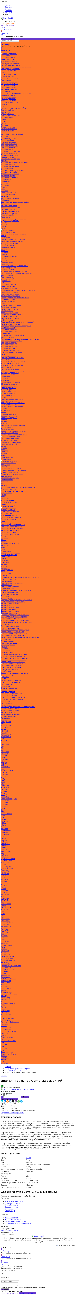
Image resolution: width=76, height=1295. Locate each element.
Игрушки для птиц (8, 414)
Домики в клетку (8, 429)
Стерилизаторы (7, 589)
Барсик (4, 949)
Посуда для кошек (8, 285)
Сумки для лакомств (9, 71)
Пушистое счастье (8, 1031)
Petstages (5, 878)
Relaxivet (4, 893)
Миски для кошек (8, 286)
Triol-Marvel (5, 921)
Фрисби (4, 161)
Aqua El (4, 733)
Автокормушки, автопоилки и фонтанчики (18, 290)
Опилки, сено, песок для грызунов (15, 630)
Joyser (3, 819)
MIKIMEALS (5, 844)
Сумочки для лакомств (10, 213)
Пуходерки (5, 718)
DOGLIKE (4, 772)
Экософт (4, 1060)
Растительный (7, 277)
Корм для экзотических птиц (13, 403)
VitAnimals (5, 932)
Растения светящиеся (10, 530)
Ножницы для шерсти (10, 710)
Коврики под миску (9, 61)
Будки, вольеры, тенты (10, 221)
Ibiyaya (3, 810)
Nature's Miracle (7, 861)
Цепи (3, 189)
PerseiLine (5, 874)
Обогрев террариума (10, 478)
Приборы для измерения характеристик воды (20, 577)
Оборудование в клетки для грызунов (16, 622)
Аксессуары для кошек (10, 382)
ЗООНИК (4, 986)
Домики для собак (8, 99)
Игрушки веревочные (10, 166)
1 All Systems (6, 722)
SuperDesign (6, 909)
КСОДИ (4, 1005)
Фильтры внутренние (10, 611)
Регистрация (6, 29)
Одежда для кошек (8, 391)
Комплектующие (8, 176)
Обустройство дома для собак (13, 108)
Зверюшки (5, 977)
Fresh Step (5, 786)
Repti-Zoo (5, 894)
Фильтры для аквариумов (11, 604)
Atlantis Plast (6, 737)
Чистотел (5, 1058)
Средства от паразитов (10, 682)
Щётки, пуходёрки (8, 716)
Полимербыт (6, 1030)
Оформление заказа (27, 1293)
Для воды (5, 596)
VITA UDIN (5, 930)
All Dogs (4, 729)
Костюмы (5, 136)
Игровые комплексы (9, 386)
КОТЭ (3, 1001)
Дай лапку (5, 962)
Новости (8, 11)
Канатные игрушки (9, 153)
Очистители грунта (9, 555)
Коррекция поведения (10, 208)
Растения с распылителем (12, 528)
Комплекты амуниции (10, 178)
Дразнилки (5, 333)
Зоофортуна (6, 988)
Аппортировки (7, 168)
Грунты (4, 448)
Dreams (4, 776)
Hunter (4, 808)
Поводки (4, 183)
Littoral (3, 836)
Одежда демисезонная (10, 116)
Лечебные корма (8, 245)
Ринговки (5, 185)
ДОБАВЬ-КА (6, 968)
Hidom (3, 806)
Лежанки (4, 253)
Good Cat (4, 795)
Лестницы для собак (9, 103)
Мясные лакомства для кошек (13, 239)
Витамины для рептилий (11, 442)
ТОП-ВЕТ (4, 1045)
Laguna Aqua (6, 831)
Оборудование (7, 457)
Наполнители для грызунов (12, 632)
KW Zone (4, 829)
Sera (2, 902)
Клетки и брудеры (8, 675)
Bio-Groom (5, 744)
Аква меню (5, 943)
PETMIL (4, 876)
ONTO (3, 864)
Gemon (4, 791)
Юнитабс (4, 1063)
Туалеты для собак (8, 74)
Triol (2, 917)
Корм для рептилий (9, 444)
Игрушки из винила (9, 144)
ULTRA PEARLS (7, 923)
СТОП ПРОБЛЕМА (8, 1041)
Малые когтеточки (8, 367)
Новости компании (13, 1220)
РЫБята (4, 1039)
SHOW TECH (6, 908)
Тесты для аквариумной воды (13, 602)
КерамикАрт (6, 998)
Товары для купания (9, 87)
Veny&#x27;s (6, 926)
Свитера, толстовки (9, 129)
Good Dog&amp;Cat (9, 799)
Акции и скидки (11, 1218)
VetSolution (5, 928)
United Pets (5, 924)
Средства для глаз (8, 690)
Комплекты (5, 380)
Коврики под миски (9, 288)
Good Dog (5, 797)
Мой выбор (5, 1011)
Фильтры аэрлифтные (10, 607)
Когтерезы (5, 701)
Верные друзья (7, 958)
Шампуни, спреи (8, 86)
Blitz (2, 748)
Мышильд (5, 1013)
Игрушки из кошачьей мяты (12, 335)
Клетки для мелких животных (13, 656)
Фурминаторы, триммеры (11, 714)
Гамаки (4, 104)
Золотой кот (6, 981)
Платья (4, 133)
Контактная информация (15, 1201)
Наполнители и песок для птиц (14, 435)
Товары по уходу (7, 684)
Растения (5, 498)
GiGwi (3, 793)
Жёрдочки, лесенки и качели (13, 425)
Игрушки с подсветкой (10, 151)
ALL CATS (4, 727)
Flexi (2, 784)
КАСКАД (4, 996)
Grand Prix (5, 801)
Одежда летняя (7, 114)
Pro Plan (4, 881)
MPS (2, 853)
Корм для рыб (6, 513)
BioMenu (4, 746)
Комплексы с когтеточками (12, 365)
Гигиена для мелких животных (13, 660)
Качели (4, 420)
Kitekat (4, 825)
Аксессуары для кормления (12, 407)
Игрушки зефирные (9, 345)
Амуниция (5, 204)
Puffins (3, 887)
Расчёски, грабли (8, 712)
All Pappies (5, 731)
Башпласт (5, 951)
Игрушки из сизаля (9, 346)
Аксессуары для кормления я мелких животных (20, 637)
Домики (4, 249)
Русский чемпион (8, 1037)
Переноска (5, 217)
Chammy (4, 759)
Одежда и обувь (7, 110)
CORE (3, 765)
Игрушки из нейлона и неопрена (14, 163)
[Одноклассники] (7, 1101)
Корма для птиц (7, 397)
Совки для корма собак (10, 69)
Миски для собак (8, 59)
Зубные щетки (7, 320)
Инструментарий (8, 506)
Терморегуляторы (8, 489)
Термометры (6, 562)
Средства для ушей (9, 695)
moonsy (4, 849)
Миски (3, 412)
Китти (3, 999)
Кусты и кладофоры (9, 523)
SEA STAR (4, 900)
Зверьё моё (5, 975)
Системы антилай (8, 209)
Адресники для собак (10, 174)
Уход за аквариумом (9, 515)
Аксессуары (6, 459)
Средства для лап (8, 692)
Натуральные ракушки (10, 543)
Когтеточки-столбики (10, 363)
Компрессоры (6, 581)
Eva (2, 778)
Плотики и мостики (9, 502)
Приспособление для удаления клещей (17, 322)
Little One (5, 834)
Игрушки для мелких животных (14, 654)
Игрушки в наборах (9, 343)
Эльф (3, 1061)
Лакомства (5, 238)
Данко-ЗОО (5, 964)
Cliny (3, 761)
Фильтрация (6, 605)
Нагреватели (6, 585)
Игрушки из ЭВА (8, 149)
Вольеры (4, 223)
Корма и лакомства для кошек (13, 234)
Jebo (3, 816)
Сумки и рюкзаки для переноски (14, 219)
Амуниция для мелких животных (14, 658)
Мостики (4, 452)
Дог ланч (4, 971)
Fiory (3, 782)
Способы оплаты (12, 1205)
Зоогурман (5, 983)
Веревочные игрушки (10, 416)
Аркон (3, 947)
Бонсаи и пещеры (8, 519)
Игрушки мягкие (8, 348)
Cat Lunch (5, 752)
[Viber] (16, 1101)
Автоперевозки (7, 270)
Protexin (4, 885)
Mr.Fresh (4, 855)
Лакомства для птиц (9, 405)
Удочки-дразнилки (8, 356)
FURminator (6, 787)
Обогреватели (7, 480)
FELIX (3, 780)
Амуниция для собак (9, 172)
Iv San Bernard (6, 814)
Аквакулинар (6, 945)
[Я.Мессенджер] (2, 1101)
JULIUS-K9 (5, 821)
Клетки (4, 224)
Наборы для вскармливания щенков (16, 67)
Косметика (5, 686)
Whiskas (4, 936)
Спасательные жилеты (10, 211)
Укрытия (4, 453)
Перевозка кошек (8, 262)
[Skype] (21, 1101)
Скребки (4, 560)
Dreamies (4, 774)
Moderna (4, 846)
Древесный (5, 281)
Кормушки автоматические (12, 583)
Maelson (4, 840)
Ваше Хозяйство (7, 956)
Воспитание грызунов (10, 626)
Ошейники (5, 181)
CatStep (4, 756)
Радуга (3, 1035)
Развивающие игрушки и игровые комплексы (20, 339)
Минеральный (7, 275)
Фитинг (4, 564)
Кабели (4, 485)
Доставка (8, 7)
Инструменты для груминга (12, 699)
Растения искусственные (11, 517)
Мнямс (4, 1009)
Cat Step (4, 754)
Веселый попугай (8, 960)
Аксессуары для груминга (11, 680)
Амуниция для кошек (10, 373)
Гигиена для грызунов (10, 628)
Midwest (4, 842)
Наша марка (6, 1014)
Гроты (3, 549)
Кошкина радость (8, 1003)
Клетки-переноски (8, 268)
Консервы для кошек (9, 243)
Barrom (4, 741)
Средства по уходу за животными (14, 673)
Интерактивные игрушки (11, 352)
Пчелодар (5, 1033)
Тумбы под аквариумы (10, 592)
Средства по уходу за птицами (13, 431)
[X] (13, 1101)
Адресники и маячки (9, 375)
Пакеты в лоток (7, 311)
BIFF (2, 742)
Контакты (9, 13)
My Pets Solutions (8, 859)
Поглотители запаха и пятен (12, 315)
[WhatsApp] (18, 1101)
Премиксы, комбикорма (11, 667)
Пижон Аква (6, 1028)
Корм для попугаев (9, 401)
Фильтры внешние (8, 609)
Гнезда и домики (8, 427)
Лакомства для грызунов (11, 619)
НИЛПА (4, 1016)
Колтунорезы (6, 703)
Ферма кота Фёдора (9, 1054)
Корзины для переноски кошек (14, 271)
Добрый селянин (8, 969)
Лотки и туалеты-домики (11, 305)
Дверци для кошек (8, 388)
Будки (3, 228)
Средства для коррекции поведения (16, 93)
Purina (3, 889)
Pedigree (4, 870)
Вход (3, 27)
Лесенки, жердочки (9, 418)
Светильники (6, 476)
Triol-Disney (5, 919)
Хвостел (4, 1056)
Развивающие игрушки (10, 159)
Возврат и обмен (12, 1207)
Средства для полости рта (11, 694)
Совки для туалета (8, 307)
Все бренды (10, 1211)
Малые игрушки (7, 337)
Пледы (3, 106)
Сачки (3, 559)
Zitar (2, 939)
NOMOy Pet (5, 862)
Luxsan (3, 838)
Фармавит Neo (7, 1052)
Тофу (3, 283)
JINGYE (4, 817)
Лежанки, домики (8, 645)
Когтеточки (5, 360)
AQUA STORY (6, 735)
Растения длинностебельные (13, 525)
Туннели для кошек (9, 256)
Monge (3, 847)
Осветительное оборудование (13, 470)
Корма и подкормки (9, 440)
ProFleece (5, 883)
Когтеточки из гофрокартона (13, 361)
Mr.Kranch (5, 857)
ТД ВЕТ (3, 1043)
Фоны (3, 455)
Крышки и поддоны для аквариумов (16, 590)
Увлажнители (6, 493)
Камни (3, 483)
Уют (2, 1050)
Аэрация (4, 572)
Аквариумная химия (9, 594)
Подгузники (6, 80)
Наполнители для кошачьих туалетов (16, 273)
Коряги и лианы (7, 500)
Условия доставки (12, 1203)
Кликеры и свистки (9, 206)
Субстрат (4, 467)
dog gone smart (7, 771)
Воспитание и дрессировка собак (15, 202)
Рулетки (4, 187)
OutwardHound (7, 868)
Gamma (4, 789)
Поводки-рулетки (8, 194)
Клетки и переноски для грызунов (15, 620)
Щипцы (4, 568)
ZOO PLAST (5, 941)
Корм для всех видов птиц (12, 399)
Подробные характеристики (12, 1113)
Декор (3, 446)
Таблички (5, 200)
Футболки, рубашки (9, 127)
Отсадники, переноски (10, 553)
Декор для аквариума (10, 534)
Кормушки (5, 410)
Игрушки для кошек (9, 331)
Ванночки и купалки (9, 433)
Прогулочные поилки (10, 63)
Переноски (5, 264)
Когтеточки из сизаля (10, 369)
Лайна (3, 1007)
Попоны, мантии (7, 131)
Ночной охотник (7, 1018)
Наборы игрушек (8, 157)
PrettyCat (5, 879)
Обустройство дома (9, 384)
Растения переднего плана (12, 527)
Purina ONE (5, 891)
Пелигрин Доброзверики (11, 1022)
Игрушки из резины (9, 146)
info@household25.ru (9, 1230)
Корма (3, 236)
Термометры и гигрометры (12, 491)
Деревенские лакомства (11, 966)
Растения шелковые (9, 532)
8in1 (2, 724)
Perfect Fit (5, 872)
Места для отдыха (8, 95)
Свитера (4, 125)
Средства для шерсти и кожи (13, 697)
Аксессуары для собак (10, 198)
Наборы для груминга (10, 709)
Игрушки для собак (9, 142)
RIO (2, 896)
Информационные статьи (15, 1221)
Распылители (6, 557)
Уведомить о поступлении (9, 1099)
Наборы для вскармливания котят (15, 298)
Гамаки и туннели (8, 652)
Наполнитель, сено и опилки (13, 662)
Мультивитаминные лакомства (13, 241)
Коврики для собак (9, 101)
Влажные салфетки (9, 82)
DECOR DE (5, 767)
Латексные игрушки (9, 155)
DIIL (2, 769)
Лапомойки (5, 91)
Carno (3, 750)
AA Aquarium (6, 726)
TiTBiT (3, 915)
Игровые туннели (8, 390)
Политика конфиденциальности (18, 1223)
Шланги (4, 566)
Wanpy (3, 934)
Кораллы (4, 542)
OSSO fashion (6, 866)
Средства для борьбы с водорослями (16, 600)
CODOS (4, 763)
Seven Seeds (6, 904)
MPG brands (5, 851)
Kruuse (3, 827)
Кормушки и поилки (9, 292)
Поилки (4, 408)
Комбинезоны (7, 118)
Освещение (6, 574)
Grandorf (4, 802)
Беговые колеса (7, 641)
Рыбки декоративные (10, 512)
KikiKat (3, 823)
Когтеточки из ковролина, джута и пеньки (18, 371)
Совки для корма (8, 300)
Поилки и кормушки (9, 669)
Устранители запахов (9, 84)
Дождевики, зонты (8, 138)
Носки (3, 121)
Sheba (3, 906)
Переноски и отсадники (11, 468)
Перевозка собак (8, 215)
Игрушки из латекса (9, 164)
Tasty (3, 911)
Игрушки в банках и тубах (11, 341)
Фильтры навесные (9, 613)
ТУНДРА (4, 1048)
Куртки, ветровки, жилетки (12, 134)
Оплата (8, 9)
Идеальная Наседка (9, 994)
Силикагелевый (7, 279)
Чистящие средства (9, 89)
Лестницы (5, 258)
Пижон (4, 1026)
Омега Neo (5, 1020)
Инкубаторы (6, 671)
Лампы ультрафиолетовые (12, 474)
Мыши (3, 354)
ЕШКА (3, 973)
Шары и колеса (7, 639)
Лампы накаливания (9, 472)
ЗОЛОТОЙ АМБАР (8, 979)
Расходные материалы (10, 587)
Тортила (4, 1046)
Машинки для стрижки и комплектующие (18, 707)
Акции (7, 5)
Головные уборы (8, 140)
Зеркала (4, 422)
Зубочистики (6, 992)
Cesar (3, 757)
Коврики (4, 251)
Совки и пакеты (7, 76)
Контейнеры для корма (10, 65)
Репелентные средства (10, 324)
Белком (4, 953)
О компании (10, 1209)
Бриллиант (5, 954)
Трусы (3, 123)
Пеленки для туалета (9, 78)
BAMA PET (5, 739)
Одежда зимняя (7, 112)
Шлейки (4, 191)
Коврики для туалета (9, 313)
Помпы (4, 575)
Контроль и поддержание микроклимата (18, 487)
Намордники (6, 179)
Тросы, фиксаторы (8, 193)
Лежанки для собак (9, 97)
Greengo (4, 804)
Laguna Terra (6, 832)
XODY (3, 938)
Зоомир (4, 984)
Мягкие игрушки (8, 148)
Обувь (3, 119)
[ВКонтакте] (5, 1101)
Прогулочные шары (9, 624)
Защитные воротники (10, 318)
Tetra (3, 913)
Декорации (5, 538)
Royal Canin (5, 898)
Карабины (5, 196)
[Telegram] (10, 1101)
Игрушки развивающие (10, 350)
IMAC (3, 812)
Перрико (4, 1024)
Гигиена (4, 72)
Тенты (3, 226)
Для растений (6, 598)
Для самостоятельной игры (12, 170)
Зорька (4, 990)
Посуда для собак (8, 57)
